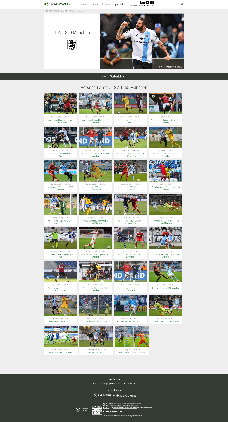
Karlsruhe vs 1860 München (60, 321)
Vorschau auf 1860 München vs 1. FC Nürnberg (131, 154)
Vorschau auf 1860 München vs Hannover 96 (60, 289)
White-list (139, 416)
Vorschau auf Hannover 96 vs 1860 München (165, 121)
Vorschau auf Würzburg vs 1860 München (166, 255)
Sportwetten (120, 4)
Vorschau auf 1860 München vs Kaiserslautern (130, 221)
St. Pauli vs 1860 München (96, 352)
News (103, 76)
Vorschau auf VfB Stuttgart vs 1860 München (95, 255)
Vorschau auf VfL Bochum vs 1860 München (166, 188)
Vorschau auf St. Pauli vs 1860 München (95, 289)
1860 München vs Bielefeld (96, 321)
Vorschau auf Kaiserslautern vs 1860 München (60, 121)
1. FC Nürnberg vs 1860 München (165, 288)
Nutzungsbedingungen (102, 383)
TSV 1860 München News (56, 11)
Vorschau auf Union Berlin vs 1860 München (95, 154)
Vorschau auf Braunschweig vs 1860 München (95, 221)
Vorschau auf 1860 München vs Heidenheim (130, 188)
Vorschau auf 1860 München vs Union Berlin (130, 289)
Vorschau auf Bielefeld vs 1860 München (60, 188)
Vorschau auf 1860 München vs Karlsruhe (165, 154)
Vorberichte (117, 76)
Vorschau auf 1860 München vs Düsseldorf (130, 255)
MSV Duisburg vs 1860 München (132, 352)
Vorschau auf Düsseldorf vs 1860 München (95, 121)
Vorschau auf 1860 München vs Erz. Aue (60, 255)
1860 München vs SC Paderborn (61, 352)
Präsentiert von (135, 5)
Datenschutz (118, 383)
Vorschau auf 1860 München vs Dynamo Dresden (60, 221)
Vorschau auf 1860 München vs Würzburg (130, 121)
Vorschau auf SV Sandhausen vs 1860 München (165, 221)
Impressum (130, 383)
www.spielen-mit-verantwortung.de (125, 408)
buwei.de (106, 408)
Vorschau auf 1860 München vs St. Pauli (60, 154)
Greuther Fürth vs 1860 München (130, 321)
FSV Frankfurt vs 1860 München (166, 321)
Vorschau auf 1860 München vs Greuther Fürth (95, 188)
